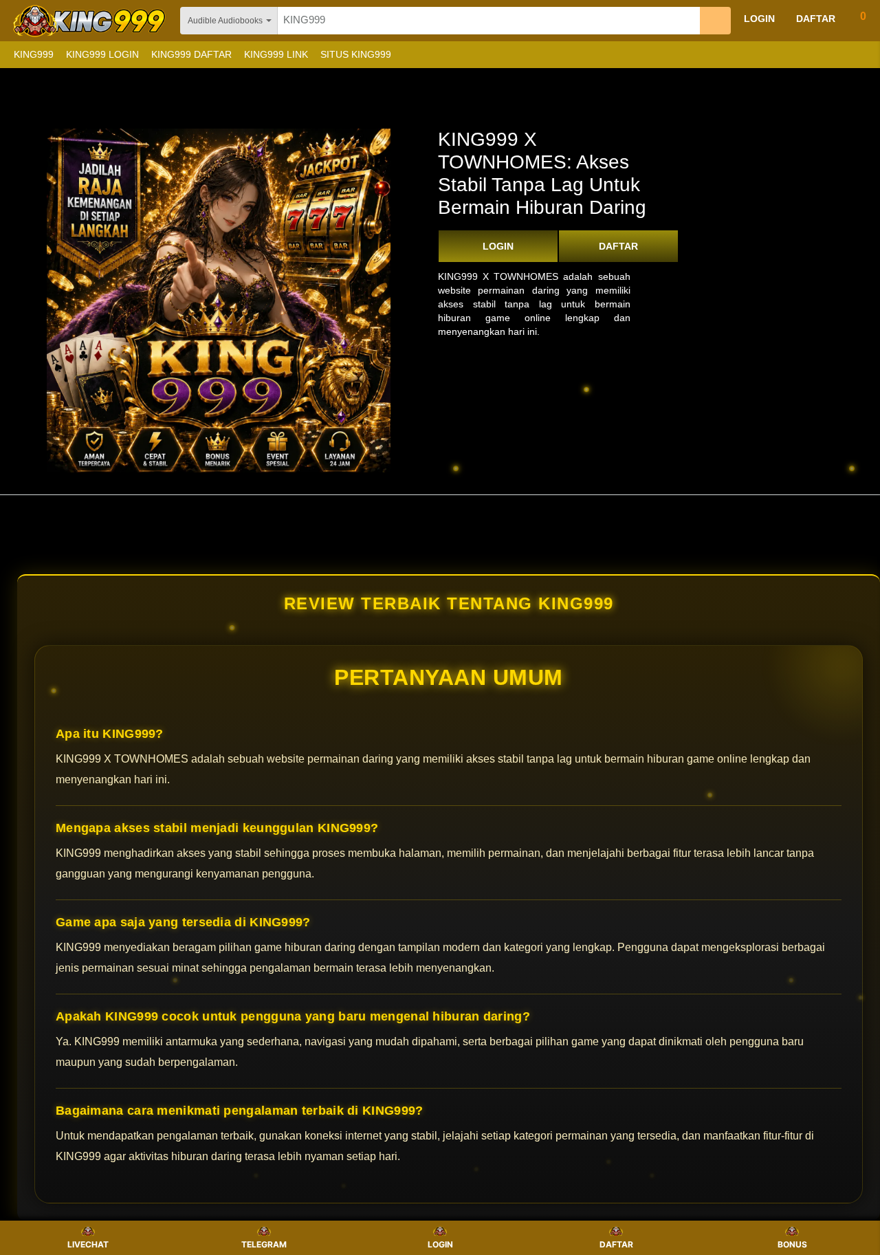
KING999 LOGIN (102, 54)
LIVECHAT (88, 1244)
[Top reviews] (440, 506)
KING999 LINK (276, 54)
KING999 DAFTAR (191, 54)
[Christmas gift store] (742, 54)
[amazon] (90, 20)
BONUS (792, 1244)
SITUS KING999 (355, 54)
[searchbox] (489, 21)
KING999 (34, 54)
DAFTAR (618, 246)
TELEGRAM (264, 1244)
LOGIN (498, 246)
